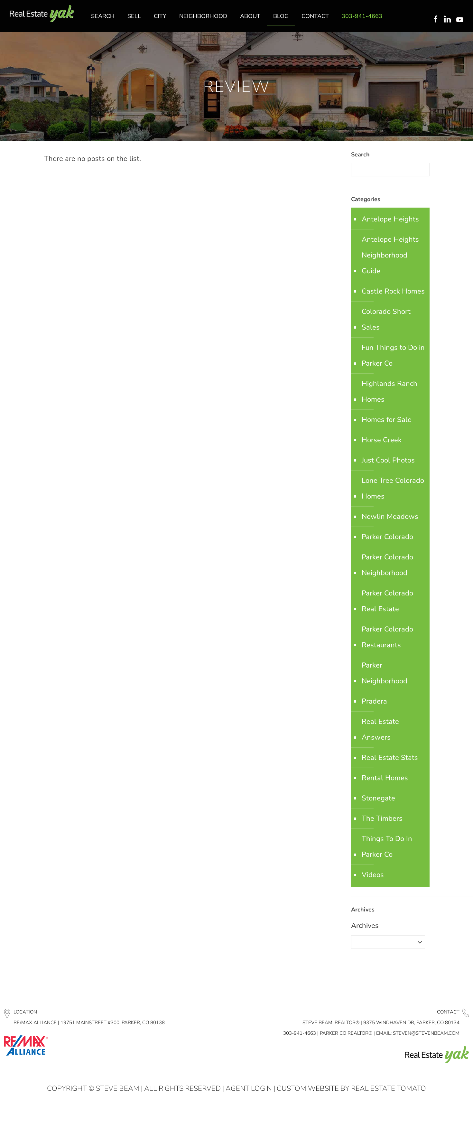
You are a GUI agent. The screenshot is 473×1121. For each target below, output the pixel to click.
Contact (448, 1012)
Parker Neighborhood (384, 673)
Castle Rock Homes (393, 291)
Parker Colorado (387, 537)
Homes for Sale (387, 420)
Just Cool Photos (388, 460)
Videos (373, 875)
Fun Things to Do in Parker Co (393, 355)
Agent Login (249, 1088)
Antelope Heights (390, 219)
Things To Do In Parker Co (387, 846)
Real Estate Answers (380, 729)
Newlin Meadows (390, 516)
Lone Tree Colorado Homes (393, 488)
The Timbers (382, 818)
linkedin (448, 19)
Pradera (374, 701)
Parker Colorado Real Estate (387, 601)
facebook (435, 19)
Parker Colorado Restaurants (387, 637)
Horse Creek (382, 440)
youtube (461, 19)
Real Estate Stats (390, 757)
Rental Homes (385, 778)
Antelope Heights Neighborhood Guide (390, 255)
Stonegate (378, 798)
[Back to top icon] (442, 1108)
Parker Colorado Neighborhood (387, 565)
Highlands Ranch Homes (389, 391)
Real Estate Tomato (388, 1088)
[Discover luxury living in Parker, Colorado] (42, 13)
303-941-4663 (299, 1033)
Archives (365, 925)
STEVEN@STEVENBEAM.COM (426, 1033)
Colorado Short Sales (386, 319)
